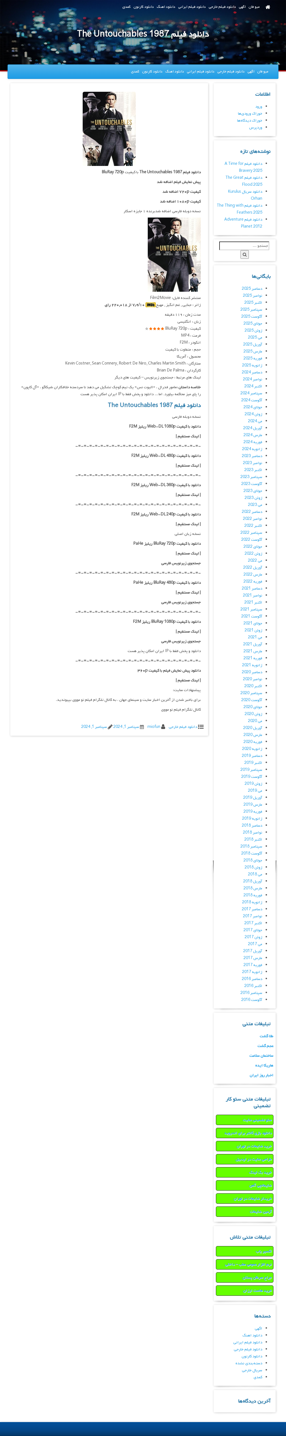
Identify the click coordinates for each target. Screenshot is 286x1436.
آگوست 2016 (251, 1000)
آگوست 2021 (251, 616)
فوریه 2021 (253, 658)
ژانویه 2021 (252, 665)
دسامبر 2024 (252, 372)
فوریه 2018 (253, 895)
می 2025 (255, 337)
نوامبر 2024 (252, 379)
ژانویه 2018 (252, 902)
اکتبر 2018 (253, 839)
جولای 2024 (253, 407)
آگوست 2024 (251, 400)
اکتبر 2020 (253, 686)
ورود (258, 106)
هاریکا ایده (264, 1065)
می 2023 (255, 505)
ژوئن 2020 (253, 714)
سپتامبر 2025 (251, 309)
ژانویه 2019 (252, 818)
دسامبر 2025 (252, 289)
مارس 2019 (253, 805)
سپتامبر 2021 (251, 609)
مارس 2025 (253, 351)
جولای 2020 (253, 707)
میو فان (254, 7)
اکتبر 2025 (253, 303)
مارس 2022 (253, 574)
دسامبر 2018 (252, 825)
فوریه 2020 (253, 742)
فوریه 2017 (253, 965)
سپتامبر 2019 (251, 770)
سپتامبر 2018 (251, 846)
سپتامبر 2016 (251, 993)
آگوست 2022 (251, 540)
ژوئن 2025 (253, 330)
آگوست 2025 (251, 316)
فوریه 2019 (253, 811)
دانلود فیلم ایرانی (192, 7)
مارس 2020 (253, 735)
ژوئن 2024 (253, 414)
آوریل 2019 (252, 798)
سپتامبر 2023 (251, 477)
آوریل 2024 (252, 428)
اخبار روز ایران (261, 1075)
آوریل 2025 (252, 344)
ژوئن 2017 (253, 937)
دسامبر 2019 (252, 756)
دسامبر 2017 (252, 909)
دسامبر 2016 (252, 979)
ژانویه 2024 (252, 449)
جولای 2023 (253, 491)
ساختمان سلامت (261, 1056)
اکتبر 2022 (253, 526)
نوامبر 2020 (252, 679)
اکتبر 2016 (253, 986)
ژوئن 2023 (253, 498)
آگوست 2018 (251, 853)
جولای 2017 (253, 930)
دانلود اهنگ (166, 7)
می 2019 (255, 791)
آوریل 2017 (252, 951)
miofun (153, 727)
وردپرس (255, 127)
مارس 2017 (253, 958)
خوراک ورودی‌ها (250, 113)
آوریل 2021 (252, 644)
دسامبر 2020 (252, 672)
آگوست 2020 (251, 700)
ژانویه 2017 (252, 972)
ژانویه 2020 (252, 749)
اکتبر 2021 (253, 602)
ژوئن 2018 (253, 867)
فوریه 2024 (253, 442)
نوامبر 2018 (252, 832)
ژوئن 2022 (253, 554)
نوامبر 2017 (252, 916)
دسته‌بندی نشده (248, 1363)
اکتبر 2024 (253, 386)
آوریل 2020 (252, 728)
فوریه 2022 (253, 581)
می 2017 (255, 944)
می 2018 (255, 874)
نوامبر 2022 (252, 519)
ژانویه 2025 (252, 365)
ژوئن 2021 (253, 630)
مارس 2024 (253, 435)
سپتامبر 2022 (251, 533)
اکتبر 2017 (253, 923)
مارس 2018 (253, 888)
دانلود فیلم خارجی (222, 7)
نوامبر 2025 (252, 296)
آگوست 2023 (251, 484)
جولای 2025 (253, 323)
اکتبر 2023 (253, 470)
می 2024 (255, 421)
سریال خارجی (252, 1370)
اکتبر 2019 (253, 763)
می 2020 (255, 721)
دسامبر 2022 (252, 512)
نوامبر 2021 (252, 595)
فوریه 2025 (253, 358)
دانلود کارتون (144, 7)
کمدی (126, 7)
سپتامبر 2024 (251, 393)
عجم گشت (265, 1046)
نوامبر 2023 (252, 463)
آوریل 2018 (252, 881)
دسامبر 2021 (252, 588)
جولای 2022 (253, 547)
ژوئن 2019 (253, 784)
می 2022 (255, 560)
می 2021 (255, 637)
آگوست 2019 (251, 777)
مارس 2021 (253, 651)
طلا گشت (266, 1036)
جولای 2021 (253, 623)
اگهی (242, 7)
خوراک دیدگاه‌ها (249, 120)
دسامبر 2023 (252, 456)
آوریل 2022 (252, 567)
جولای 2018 (253, 860)
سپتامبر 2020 (251, 693)
